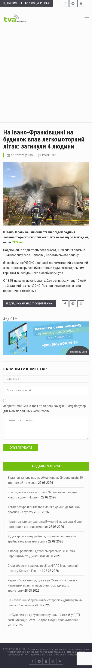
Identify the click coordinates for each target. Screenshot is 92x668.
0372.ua (17, 242)
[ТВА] (15, 18)
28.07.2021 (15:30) (22, 155)
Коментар (49, 155)
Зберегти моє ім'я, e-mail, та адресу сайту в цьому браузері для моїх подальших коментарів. (44, 408)
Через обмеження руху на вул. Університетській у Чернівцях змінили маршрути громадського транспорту (42, 585)
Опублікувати (21, 447)
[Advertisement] (46, 74)
